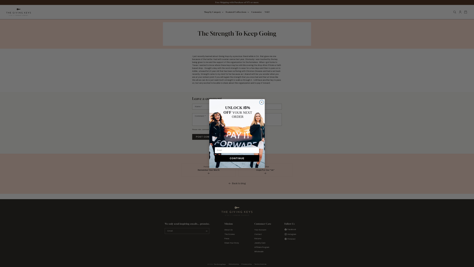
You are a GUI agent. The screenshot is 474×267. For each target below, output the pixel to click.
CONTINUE (237, 158)
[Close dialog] (261, 102)
